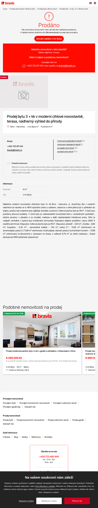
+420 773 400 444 (49, 456)
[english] (90, 3)
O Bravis (6, 437)
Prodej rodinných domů (58, 420)
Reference (36, 437)
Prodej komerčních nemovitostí (30, 420)
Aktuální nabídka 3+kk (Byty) (49, 38)
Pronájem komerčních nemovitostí (35, 403)
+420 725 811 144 (34, 65)
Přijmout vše (77, 501)
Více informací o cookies (45, 486)
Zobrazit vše (30, 407)
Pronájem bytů (9, 403)
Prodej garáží (78, 420)
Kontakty (48, 437)
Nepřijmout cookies (49, 501)
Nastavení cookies (26, 501)
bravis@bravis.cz (67, 65)
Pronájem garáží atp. (12, 407)
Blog (16, 437)
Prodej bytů (8, 420)
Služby (25, 437)
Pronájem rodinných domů (65, 403)
